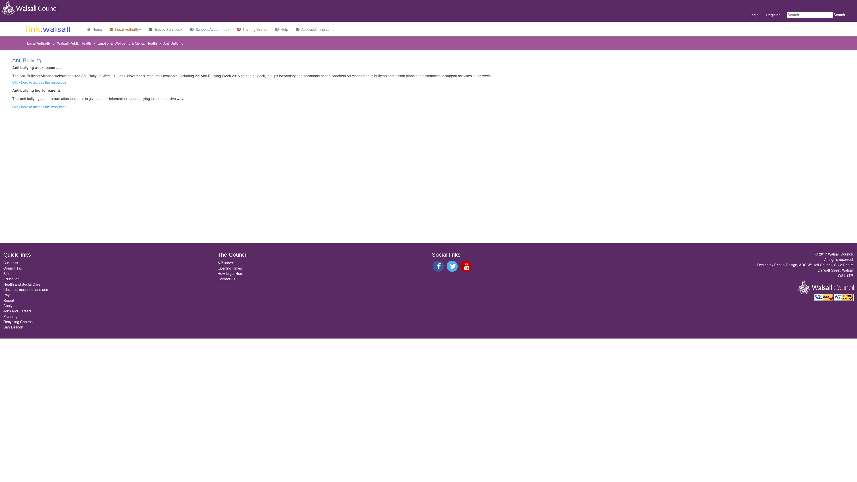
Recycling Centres (18, 321)
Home (97, 29)
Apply (7, 305)
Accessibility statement (318, 29)
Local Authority (126, 29)
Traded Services (166, 29)
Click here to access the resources (39, 82)
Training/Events (254, 29)
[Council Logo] (28, 8)
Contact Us (226, 278)
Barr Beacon (13, 327)
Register (773, 14)
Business (10, 262)
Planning (10, 316)
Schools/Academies (211, 29)
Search (839, 14)
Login (754, 14)
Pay (6, 294)
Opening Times (230, 268)
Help (284, 29)
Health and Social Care (21, 284)
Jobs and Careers (17, 311)
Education (11, 278)
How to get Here (230, 273)
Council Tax (12, 268)
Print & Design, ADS (790, 264)
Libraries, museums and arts (25, 289)
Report (8, 300)
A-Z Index (225, 262)
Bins (6, 273)
